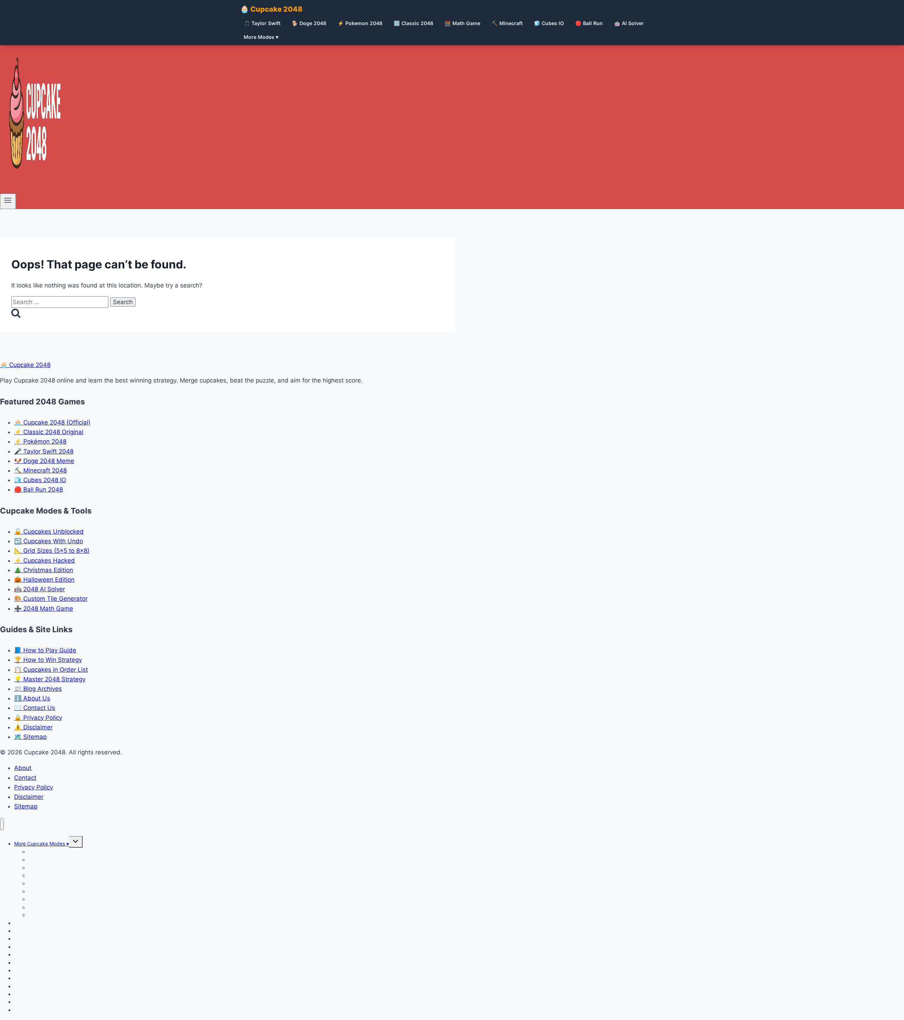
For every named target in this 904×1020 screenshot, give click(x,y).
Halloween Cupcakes (52, 915)
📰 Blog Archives (38, 688)
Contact (25, 777)
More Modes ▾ (261, 37)
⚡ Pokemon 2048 (360, 23)
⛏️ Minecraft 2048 (40, 470)
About (22, 767)
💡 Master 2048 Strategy (49, 679)
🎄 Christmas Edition (43, 570)
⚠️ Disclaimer (33, 727)
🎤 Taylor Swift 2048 (43, 451)
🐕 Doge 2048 (309, 23)
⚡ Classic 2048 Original (48, 431)
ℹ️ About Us (32, 698)
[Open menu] (8, 201)
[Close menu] (2, 824)
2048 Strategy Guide (38, 1010)
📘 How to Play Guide (45, 650)
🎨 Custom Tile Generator (51, 598)
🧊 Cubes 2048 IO (40, 480)
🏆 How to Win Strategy (48, 659)
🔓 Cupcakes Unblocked (49, 531)
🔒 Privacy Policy (38, 717)
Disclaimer (28, 796)
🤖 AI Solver (629, 23)
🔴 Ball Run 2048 (38, 489)
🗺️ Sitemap (30, 736)
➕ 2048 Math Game (43, 608)
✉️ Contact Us (34, 707)
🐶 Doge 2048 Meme (44, 460)
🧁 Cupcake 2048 (271, 9)
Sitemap (25, 806)
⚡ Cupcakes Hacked (44, 560)
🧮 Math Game (462, 23)
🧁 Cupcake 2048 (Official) (52, 422)
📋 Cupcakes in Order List (51, 669)
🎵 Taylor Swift (262, 23)
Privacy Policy (33, 787)
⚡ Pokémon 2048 (40, 441)
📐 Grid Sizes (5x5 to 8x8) (51, 550)
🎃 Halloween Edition (44, 579)
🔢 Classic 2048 (413, 23)
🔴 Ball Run (589, 23)
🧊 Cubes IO (549, 23)
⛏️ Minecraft (507, 23)
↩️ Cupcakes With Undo (48, 541)
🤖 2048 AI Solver (39, 589)
